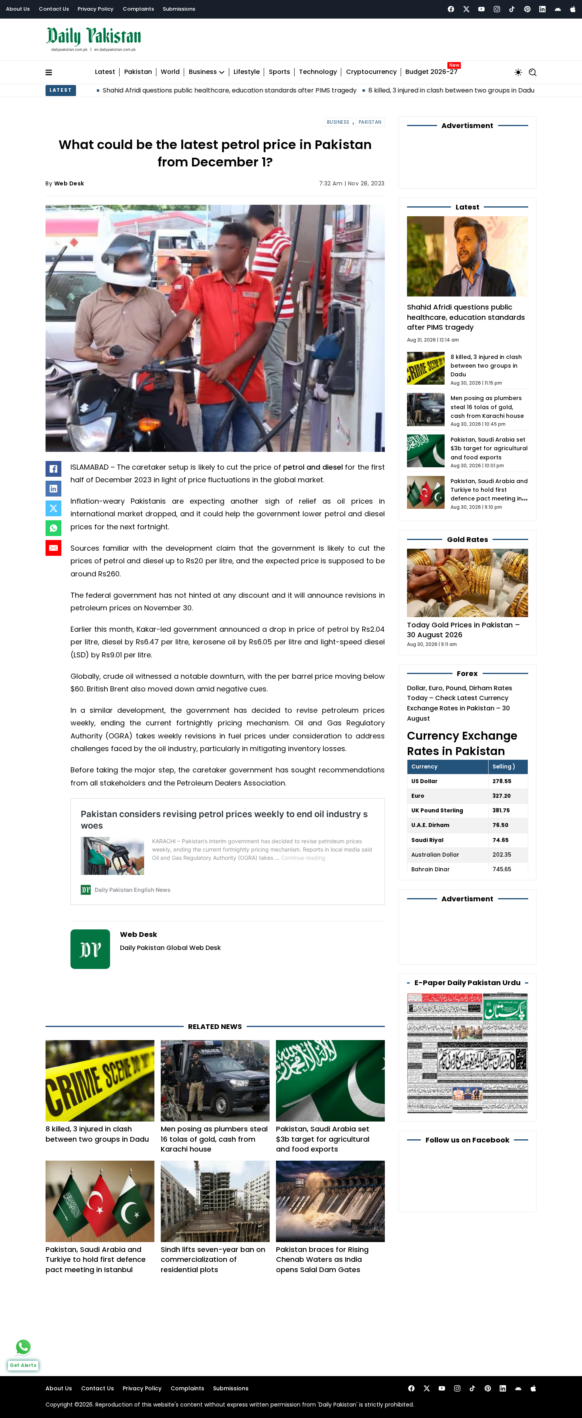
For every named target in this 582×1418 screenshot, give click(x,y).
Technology (318, 72)
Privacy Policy (96, 9)
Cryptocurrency (371, 72)
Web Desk (69, 183)
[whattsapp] (23, 1347)
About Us (18, 9)
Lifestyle (247, 72)
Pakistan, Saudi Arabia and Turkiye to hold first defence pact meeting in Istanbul (96, 1259)
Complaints (138, 9)
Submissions (179, 9)
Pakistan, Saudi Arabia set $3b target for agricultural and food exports (322, 1139)
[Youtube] (481, 9)
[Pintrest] (527, 9)
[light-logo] (95, 40)
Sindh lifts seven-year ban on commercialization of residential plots (213, 1259)
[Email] (53, 548)
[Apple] (573, 9)
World (170, 72)
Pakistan (138, 72)
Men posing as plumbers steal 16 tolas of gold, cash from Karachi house (214, 1139)
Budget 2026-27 (431, 72)
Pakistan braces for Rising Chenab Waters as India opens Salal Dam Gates (322, 1259)
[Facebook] (451, 9)
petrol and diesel (313, 467)
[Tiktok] (512, 9)
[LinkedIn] (53, 489)
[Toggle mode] (518, 72)
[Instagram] (497, 9)
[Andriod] (558, 9)
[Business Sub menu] (222, 72)
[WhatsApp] (53, 528)
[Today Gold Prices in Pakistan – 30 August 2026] (467, 582)
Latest (105, 72)
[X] (53, 508)
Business (203, 72)
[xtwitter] (466, 9)
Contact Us (54, 9)
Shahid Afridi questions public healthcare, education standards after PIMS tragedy (154, 90)
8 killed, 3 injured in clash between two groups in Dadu (376, 90)
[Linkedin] (542, 9)
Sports (279, 72)
